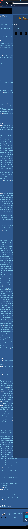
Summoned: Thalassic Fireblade (11, 247)
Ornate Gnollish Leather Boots (6, 282)
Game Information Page (16, 21)
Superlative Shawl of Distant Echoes (8, 194)
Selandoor (1, 407)
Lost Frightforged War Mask (8, 276)
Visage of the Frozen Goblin (10, 241)
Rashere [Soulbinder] (5, 417)
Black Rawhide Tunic (2, 384)
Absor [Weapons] (12, 416)
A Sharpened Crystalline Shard (4, 105)
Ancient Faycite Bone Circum (7, 230)
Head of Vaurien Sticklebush (9, 381)
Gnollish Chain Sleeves (11, 285)
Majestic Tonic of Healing (3, 338)
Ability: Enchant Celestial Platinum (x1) (12, 227)
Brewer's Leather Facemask (8, 268)
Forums (9, 5)
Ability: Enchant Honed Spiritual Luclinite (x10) (13, 225)
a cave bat (4, 411)
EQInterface (14, 516)
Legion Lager (5, 79)
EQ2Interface (14, 517)
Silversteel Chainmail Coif (11, 307)
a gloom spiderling (5, 418)
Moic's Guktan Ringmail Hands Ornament (7, 156)
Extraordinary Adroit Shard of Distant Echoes (11, 196)
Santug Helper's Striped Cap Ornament (7, 342)
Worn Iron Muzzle (7, 287)
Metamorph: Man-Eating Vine (7, 149)
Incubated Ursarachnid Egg (5, 24)
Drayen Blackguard (4, 477)
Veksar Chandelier (2, 144)
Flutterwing (6, 414)
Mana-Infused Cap (3, 313)
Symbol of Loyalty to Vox (12, 293)
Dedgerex (5, 366)
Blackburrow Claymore (6, 284)
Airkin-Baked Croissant (2, 339)
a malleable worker (16, 477)
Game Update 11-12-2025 (16, 28)
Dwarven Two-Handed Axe (3, 296)
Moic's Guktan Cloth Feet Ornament (7, 161)
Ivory (2, 442)
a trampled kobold (8, 412)
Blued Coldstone (7, 266)
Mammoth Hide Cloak (2, 381)
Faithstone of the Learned (5, 254)
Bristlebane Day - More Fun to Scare (4, 351)
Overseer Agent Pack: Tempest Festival (12, 105)
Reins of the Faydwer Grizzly (9, 262)
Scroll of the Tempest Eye (11, 380)
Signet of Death (4, 298)
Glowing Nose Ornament (8, 343)
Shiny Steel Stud (4, 290)
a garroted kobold (13, 412)
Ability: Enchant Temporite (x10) (10, 345)
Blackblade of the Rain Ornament (12, 140)
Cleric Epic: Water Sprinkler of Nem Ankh (8, 467)
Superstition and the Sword (12, 391)
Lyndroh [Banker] (5, 420)
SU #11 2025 (15, 29)
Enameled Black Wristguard (10, 321)
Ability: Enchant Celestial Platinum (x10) (6, 348)
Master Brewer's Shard (4, 280)
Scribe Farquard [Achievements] (12, 422)
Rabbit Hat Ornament (9, 337)
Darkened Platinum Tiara (6, 327)
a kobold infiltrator (3, 421)
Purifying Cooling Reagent (3, 43)
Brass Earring (5, 295)
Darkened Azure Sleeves (10, 301)
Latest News (15, 24)
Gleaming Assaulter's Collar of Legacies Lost (5, 148)
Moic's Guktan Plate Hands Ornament (11, 151)
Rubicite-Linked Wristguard (5, 302)
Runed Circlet (7, 293)
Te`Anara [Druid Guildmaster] (10, 366)
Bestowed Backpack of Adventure (11, 138)
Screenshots (15, 31)
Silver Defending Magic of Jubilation (9, 385)
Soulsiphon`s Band (5, 274)
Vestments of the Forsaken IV (7, 439)
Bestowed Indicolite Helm (3, 136)
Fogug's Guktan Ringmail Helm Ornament (7, 164)
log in (2, 506)
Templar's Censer (9, 277)
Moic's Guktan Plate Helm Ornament (5, 146)
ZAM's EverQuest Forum (16, 22)
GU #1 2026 (15, 26)
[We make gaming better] (2, 0)
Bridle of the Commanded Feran (8, 246)
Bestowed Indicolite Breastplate (11, 141)
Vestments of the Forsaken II (3, 440)
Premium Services (26, 0)
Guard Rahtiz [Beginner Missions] (8, 413)
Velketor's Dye (8, 111)
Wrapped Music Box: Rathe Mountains (6, 145)
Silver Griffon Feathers (10, 383)
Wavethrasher (7, 339)
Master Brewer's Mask (10, 280)
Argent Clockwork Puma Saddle (11, 106)
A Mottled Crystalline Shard (9, 104)
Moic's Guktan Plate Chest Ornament (13, 146)
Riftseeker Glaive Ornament (4, 244)
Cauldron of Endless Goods (9, 340)
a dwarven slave (10, 419)
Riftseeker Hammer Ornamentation (8, 243)
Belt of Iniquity (9, 176)
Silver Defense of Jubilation (7, 107)
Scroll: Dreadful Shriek (13, 45)
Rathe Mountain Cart (10, 144)
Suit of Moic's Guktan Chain (4, 204)
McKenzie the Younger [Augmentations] (4, 422)
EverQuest (9, 514)
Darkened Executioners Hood (10, 329)
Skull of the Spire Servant (9, 338)
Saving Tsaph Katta (5, 485)
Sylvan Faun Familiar (3, 262)
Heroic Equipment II (11, 211)
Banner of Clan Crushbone (5, 264)
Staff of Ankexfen (10, 289)
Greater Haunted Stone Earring (3, 270)
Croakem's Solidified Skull (3, 386)
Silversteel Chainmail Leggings (8, 306)
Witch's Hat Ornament (6, 239)
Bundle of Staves (6, 403)
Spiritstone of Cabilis (6, 353)
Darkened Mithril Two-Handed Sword (4, 332)
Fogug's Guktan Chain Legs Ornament (7, 163)
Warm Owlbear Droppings (12, 44)
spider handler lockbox (9, 420)
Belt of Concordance (5, 176)
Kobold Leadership (6, 397)
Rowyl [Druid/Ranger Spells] (9, 415)
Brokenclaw (9, 410)
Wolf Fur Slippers (10, 291)
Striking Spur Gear (5, 143)
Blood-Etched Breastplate (3, 311)
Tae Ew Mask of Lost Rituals (7, 279)
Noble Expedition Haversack (7, 388)
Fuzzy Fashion (4, 337)
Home (1, 5)
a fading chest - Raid (5, 96)
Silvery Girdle (3, 199)
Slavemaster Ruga (5, 407)
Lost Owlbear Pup (8, 45)
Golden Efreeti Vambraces (13, 174)
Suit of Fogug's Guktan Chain (7, 205)
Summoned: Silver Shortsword (3, 345)
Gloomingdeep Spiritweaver (8, 411)
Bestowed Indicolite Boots (8, 142)
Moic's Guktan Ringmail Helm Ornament (7, 454)
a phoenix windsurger (6, 374)
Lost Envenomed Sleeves (5, 271)
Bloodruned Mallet (10, 295)
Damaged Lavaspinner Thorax (11, 442)
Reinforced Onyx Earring (10, 281)
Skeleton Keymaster (6, 489)
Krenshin (2, 408)
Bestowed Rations (11, 137)
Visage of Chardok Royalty (6, 258)
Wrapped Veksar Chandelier (11, 150)
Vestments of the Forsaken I (10, 440)
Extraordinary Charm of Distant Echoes (12, 109)
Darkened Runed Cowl (11, 299)
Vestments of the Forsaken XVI (11, 436)
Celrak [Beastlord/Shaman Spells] (11, 414)
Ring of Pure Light (11, 494)
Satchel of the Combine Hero (7, 68)
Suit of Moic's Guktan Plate (6, 444)
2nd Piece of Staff (11, 387)
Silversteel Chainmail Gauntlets (4, 307)
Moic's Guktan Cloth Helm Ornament (8, 159)
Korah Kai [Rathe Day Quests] (7, 217)
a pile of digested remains (10, 418)
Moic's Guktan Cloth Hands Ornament (7, 464)
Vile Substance (7, 341)
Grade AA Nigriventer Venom (3, 114)
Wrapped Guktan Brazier (5, 150)
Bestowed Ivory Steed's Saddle (4, 138)
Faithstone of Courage (9, 256)
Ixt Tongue (2, 388)
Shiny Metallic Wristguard (12, 327)
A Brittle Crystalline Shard (7, 174)
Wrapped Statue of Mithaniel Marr (10, 207)
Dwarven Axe (7, 298)
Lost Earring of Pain (13, 279)
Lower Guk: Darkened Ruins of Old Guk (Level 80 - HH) (10, 355)
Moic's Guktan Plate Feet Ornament (11, 152)
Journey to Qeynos (2, 364)
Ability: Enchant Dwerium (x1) (10, 226)
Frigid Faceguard (5, 292)
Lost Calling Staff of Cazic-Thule (10, 273)
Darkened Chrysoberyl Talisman (13, 300)
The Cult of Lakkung (8, 180)
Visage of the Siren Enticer (3, 241)
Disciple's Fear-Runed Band (4, 277)
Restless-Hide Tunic (8, 304)
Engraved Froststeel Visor (14, 483)
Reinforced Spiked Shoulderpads (3, 281)
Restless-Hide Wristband (3, 304)
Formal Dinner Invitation (13, 68)
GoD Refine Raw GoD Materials (7, 116)
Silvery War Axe (12, 290)
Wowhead (9, 513)
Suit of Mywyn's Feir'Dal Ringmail (9, 260)
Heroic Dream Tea (6, 172)
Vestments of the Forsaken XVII (3, 436)
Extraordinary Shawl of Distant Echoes (11, 108)
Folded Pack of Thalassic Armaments (10, 248)
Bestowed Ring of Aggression (7, 371)
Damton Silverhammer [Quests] (10, 477)
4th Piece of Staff (2, 387)
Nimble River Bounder (7, 203)
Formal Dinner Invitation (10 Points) (7, 70)
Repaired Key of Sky (5, 103)
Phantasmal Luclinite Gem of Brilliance (13, 113)
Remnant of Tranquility (9, 465)
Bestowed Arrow (7, 137)
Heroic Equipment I (6, 211)
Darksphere (5, 487)
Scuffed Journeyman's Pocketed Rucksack (8, 294)
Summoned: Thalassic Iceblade (3, 247)
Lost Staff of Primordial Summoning (11, 278)
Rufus (12, 411)
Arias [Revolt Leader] (7, 416)
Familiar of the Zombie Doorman (7, 245)
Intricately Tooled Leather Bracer (9, 309)
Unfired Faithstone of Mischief (12, 252)
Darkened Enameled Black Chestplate (8, 323)
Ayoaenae (1, 50)
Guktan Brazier (9, 143)
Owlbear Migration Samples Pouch (5, 44)
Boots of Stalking (12, 360)
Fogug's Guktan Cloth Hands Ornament (4, 168)
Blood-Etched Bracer (9, 311)
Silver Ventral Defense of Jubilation (10, 43)
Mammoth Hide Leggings (3, 293)
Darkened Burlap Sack (7, 300)
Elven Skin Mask (2, 297)
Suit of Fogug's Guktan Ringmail (10, 204)
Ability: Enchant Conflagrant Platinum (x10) (5, 347)
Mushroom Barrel (2, 419)
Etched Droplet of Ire (10, 90)
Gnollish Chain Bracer (2, 286)
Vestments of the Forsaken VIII (6, 438)
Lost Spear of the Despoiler (10, 275)
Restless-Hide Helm (6, 305)
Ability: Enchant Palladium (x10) (3, 225)
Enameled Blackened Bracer (3, 321)
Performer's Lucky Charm (6, 42)
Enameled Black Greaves (11, 333)
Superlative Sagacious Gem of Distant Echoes (5, 139)
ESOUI (14, 514)
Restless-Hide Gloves (11, 305)
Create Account (21, 0)
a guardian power (4, 188)
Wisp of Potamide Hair (4, 383)
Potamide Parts (10, 382)
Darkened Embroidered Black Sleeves (4, 299)
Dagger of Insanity (15, 494)
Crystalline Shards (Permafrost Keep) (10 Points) (13, 497)
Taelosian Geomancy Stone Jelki (10, 79)
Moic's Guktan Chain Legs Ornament (9, 154)
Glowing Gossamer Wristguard (3, 319)
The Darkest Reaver (11, 334)
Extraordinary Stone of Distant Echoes (12, 110)
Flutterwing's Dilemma (9, 395)
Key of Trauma (4, 465)
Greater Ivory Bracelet (2, 266)
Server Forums (15, 5)
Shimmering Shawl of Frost (6, 288)
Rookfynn (6, 410)
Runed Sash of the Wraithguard (7, 483)
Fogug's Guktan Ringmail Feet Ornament (12, 166)
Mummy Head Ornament (5, 240)
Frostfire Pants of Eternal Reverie (12, 403)
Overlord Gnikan (9, 408)
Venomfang (12, 410)
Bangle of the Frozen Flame (5, 291)
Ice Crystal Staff (5, 289)
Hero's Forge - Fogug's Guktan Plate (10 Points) (5, 129)
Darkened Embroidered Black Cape (4, 333)
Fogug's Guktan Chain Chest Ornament (7, 162)
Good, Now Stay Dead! (5, 391)
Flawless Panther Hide (7, 384)
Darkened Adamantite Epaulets (13, 298)
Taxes (4, 180)
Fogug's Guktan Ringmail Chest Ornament (11, 446)
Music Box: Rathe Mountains (9, 432)
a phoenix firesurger (11, 374)
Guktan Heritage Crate (5, 125)
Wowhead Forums (20, 513)
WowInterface (14, 513)
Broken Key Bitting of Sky (10, 103)
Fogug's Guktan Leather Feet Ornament (10, 431)
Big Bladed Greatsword (6, 297)
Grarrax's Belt (10, 284)
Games (12, 5)
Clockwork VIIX (8, 405)
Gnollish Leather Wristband (8, 283)
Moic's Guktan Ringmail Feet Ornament (8, 456)
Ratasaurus (1, 410)
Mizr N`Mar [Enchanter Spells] (9, 476)
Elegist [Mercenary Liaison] (8, 421)
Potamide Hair (6, 382)
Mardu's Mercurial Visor (11, 339)
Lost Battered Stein (11, 271)
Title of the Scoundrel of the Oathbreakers (5, 242)
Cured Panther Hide (2, 382)
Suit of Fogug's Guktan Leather (6, 429)
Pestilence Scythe (5, 336)
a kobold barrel (9, 417)
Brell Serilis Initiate (6, 393)
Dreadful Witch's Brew (9, 335)
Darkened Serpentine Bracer (3, 329)
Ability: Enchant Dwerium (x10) (3, 226)
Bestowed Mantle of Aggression (9, 135)
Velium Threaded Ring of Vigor (10, 389)
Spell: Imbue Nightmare (11, 353)
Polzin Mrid (5, 405)
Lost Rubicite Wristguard (13, 313)
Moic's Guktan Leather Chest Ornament (8, 157)
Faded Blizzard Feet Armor (13, 388)
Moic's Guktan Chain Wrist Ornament (10, 153)
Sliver (4, 410)
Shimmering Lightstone (12, 266)
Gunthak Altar (6, 144)
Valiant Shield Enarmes (7, 199)
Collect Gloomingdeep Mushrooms (12, 393)
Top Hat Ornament (12, 341)
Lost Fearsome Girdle (9, 272)
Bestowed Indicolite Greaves (9, 136)
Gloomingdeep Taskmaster (10, 407)
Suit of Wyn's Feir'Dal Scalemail (12, 258)
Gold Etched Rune (5, 442)
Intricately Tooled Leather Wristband (4, 315)
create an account (6, 506)
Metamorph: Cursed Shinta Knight (11, 202)
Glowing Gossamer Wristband (11, 319)
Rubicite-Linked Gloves (5, 303)
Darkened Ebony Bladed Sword (12, 332)
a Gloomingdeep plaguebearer (5, 409)
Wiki (6, 5)
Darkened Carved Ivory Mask (3, 301)
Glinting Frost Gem (12, 288)
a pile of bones (6, 419)
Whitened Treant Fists (5, 198)
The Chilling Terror (6, 499)
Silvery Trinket (9, 292)
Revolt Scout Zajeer (2, 414)
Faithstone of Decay (4, 256)
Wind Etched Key (4, 372)
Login (19, 0)
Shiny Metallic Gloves (6, 325)
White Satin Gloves (10, 198)
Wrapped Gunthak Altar (2, 209)
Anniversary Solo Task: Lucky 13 (7, 47)
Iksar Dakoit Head (14, 465)
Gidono (6, 16)
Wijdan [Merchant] (3, 416)
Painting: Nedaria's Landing (8, 435)
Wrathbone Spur (2, 295)
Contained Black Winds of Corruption (10, 386)
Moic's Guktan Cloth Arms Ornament (7, 160)
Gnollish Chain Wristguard (6, 285)
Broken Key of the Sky (13, 107)
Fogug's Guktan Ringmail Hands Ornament (11, 165)
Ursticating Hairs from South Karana (13, 24)
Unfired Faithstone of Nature (5, 252)
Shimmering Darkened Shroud (6, 331)
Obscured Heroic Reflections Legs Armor (4, 228)
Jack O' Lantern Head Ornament (12, 240)
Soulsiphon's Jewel (9, 274)
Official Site (15, 38)
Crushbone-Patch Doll (9, 296)
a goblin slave (4, 412)
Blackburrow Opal (2, 287)
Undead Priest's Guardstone (12, 264)
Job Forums (20, 5)
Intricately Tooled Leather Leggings (4, 308)
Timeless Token (9, 172)
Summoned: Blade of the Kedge (9, 250)
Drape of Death (11, 297)
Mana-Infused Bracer (7, 313)
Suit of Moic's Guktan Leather (7, 147)
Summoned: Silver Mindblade (12, 344)
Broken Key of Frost (6, 113)
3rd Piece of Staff (6, 387)
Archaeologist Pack (8, 290)
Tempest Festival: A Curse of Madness (12, 82)
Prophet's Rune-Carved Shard (3, 273)
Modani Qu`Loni (13, 405)
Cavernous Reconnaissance (3, 395)
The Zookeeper (12, 180)
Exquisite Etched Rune (2, 385)
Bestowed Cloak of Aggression (6, 200)
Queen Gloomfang (5, 408)
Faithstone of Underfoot (11, 254)
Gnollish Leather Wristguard (12, 315)
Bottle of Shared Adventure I (7, 360)
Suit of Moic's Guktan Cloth (5, 471)
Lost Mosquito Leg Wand (10, 270)
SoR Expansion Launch (16, 27)
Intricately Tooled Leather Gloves (12, 308)
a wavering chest (5, 215)
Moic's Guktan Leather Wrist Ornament (8, 158)
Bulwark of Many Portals (3, 340)
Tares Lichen (7, 380)
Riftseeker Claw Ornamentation (10, 244)
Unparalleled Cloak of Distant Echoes (5, 140)
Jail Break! (10, 397)
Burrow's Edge (10, 287)
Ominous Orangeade (6, 344)
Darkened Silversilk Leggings (5, 334)
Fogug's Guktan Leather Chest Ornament (7, 430)
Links (14, 36)
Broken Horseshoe (4, 335)
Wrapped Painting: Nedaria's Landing (6, 206)
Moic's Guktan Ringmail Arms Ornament (7, 155)
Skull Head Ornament (11, 239)
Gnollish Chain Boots (8, 286)
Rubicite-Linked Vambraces (12, 302)
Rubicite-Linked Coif (10, 303)
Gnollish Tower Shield (12, 282)
